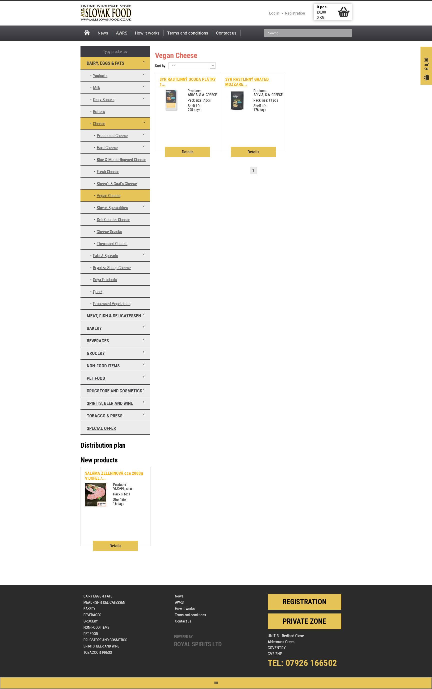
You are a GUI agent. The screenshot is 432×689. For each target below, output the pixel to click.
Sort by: (160, 66)
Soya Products (105, 279)
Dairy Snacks (103, 99)
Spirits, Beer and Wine (110, 403)
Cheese (99, 123)
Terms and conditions (187, 33)
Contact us (226, 33)
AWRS (121, 33)
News (103, 33)
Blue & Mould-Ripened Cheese (121, 159)
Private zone (304, 621)
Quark (97, 291)
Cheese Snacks (109, 231)
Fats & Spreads (105, 255)
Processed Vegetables (111, 303)
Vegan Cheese (108, 195)
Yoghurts (100, 75)
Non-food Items (103, 365)
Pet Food (96, 378)
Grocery (96, 353)
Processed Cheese (112, 135)
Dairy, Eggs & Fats (105, 63)
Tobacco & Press (104, 415)
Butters (99, 111)
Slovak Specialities (112, 207)
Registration (295, 13)
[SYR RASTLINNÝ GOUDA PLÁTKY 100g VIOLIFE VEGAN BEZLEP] (171, 111)
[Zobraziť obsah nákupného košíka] (343, 16)
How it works (147, 33)
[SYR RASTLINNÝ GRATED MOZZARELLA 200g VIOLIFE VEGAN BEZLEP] (237, 111)
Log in (274, 13)
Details (188, 151)
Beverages (98, 340)
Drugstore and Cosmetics (114, 390)
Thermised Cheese (112, 243)
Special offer (101, 428)
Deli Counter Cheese (113, 219)
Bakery (94, 328)
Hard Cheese (107, 147)
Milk (96, 87)
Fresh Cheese (108, 171)
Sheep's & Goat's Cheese (117, 183)
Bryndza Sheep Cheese (112, 267)
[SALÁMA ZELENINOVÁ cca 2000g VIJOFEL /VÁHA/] (95, 505)
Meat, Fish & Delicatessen (114, 315)
